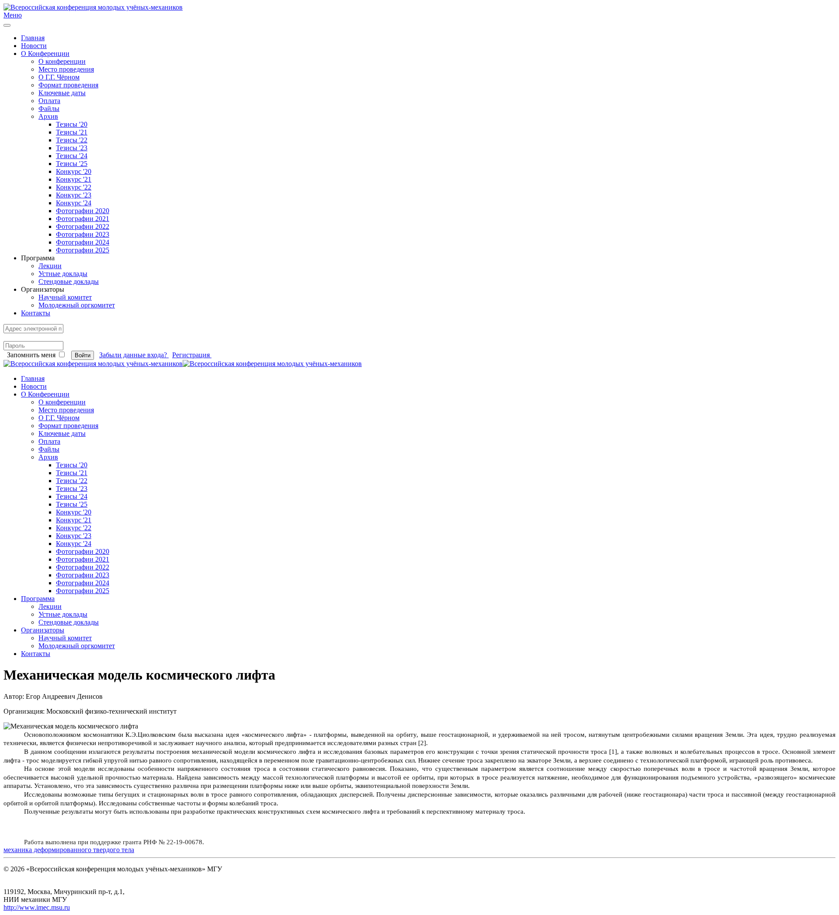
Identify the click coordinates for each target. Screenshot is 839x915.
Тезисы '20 (71, 124)
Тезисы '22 (71, 140)
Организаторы (42, 630)
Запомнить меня (31, 355)
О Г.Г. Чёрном (59, 77)
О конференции (62, 61)
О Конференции (45, 53)
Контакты (35, 313)
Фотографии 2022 (82, 226)
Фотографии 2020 (82, 210)
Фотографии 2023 (82, 234)
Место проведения (66, 69)
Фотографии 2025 (82, 250)
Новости (34, 45)
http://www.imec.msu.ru (36, 907)
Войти (82, 355)
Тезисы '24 (71, 155)
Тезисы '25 (71, 163)
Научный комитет (65, 297)
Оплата (49, 100)
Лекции (50, 265)
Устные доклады (62, 273)
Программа (38, 598)
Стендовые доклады (68, 281)
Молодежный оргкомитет (76, 305)
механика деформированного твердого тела (68, 849)
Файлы (48, 108)
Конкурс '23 (73, 195)
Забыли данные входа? (134, 355)
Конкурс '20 (73, 171)
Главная (33, 37)
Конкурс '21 (73, 179)
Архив (48, 116)
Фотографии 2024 (82, 242)
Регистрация (191, 355)
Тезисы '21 (71, 132)
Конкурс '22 (73, 187)
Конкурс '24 (73, 203)
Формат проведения (68, 85)
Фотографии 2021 (82, 218)
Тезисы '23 (71, 148)
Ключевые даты (62, 93)
